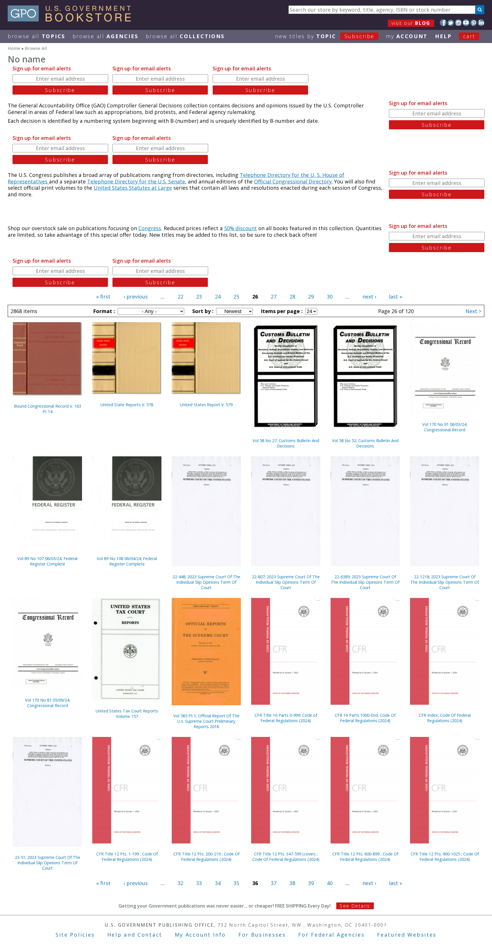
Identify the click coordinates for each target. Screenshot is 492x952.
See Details (355, 906)
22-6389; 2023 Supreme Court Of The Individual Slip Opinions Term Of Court (365, 582)
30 (330, 296)
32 (180, 883)
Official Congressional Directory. (293, 181)
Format (103, 311)
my (407, 36)
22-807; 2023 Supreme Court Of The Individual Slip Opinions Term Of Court (286, 582)
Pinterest (473, 22)
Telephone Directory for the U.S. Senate (136, 181)
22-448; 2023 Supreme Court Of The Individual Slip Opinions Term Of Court (206, 582)
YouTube (466, 22)
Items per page (281, 311)
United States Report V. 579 (206, 404)
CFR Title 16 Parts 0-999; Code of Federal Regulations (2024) (286, 717)
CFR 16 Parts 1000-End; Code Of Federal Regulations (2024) (365, 717)
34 (218, 883)
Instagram (458, 22)
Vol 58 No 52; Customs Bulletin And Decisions (365, 443)
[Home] (72, 19)
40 (330, 883)
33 (199, 883)
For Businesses (262, 934)
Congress (149, 228)
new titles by (324, 36)
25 (236, 296)
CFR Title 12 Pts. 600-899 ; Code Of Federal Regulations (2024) (365, 856)
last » (395, 296)
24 (218, 296)
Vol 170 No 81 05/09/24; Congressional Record (47, 702)
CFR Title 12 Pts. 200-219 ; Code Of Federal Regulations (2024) (206, 856)
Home (14, 48)
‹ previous (136, 296)
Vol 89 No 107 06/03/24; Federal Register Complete (47, 561)
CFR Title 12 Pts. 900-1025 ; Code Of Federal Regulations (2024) (445, 856)
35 (236, 883)
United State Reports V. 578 (127, 404)
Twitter (451, 22)
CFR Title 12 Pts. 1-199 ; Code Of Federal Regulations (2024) (127, 856)
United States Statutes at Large (133, 187)
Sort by (202, 311)
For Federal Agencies (331, 934)
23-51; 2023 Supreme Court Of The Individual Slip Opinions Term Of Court (47, 863)
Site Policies (75, 934)
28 (292, 296)
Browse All (36, 36)
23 (199, 296)
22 (180, 296)
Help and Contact (134, 934)
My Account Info (200, 934)
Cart (469, 36)
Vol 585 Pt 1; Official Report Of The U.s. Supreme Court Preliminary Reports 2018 (206, 721)
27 (273, 296)
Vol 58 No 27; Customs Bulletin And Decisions (286, 443)
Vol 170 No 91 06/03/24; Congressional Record (444, 427)
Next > (473, 311)
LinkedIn (481, 22)
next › (369, 296)
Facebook (443, 22)
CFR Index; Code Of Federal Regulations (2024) (445, 717)
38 (292, 883)
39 (311, 883)
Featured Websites (406, 934)
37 (273, 883)
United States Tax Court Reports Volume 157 (127, 713)
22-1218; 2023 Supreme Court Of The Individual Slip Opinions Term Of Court (444, 582)
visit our (410, 23)
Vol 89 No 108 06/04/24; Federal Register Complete (127, 561)
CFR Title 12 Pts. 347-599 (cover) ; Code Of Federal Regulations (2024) (285, 856)
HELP (443, 36)
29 (311, 296)
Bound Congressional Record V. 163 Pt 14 (47, 408)
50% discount (240, 228)
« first (103, 296)
